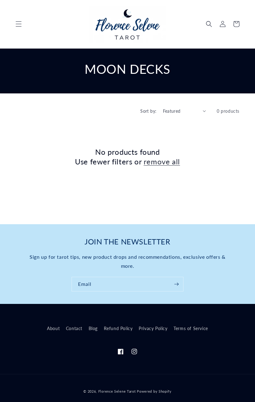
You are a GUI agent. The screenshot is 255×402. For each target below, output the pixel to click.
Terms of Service (191, 328)
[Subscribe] (176, 284)
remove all (162, 161)
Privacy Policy (153, 328)
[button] (19, 24)
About (53, 328)
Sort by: (148, 111)
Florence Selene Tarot (117, 391)
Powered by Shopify (154, 391)
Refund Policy (118, 328)
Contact (74, 328)
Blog (93, 328)
